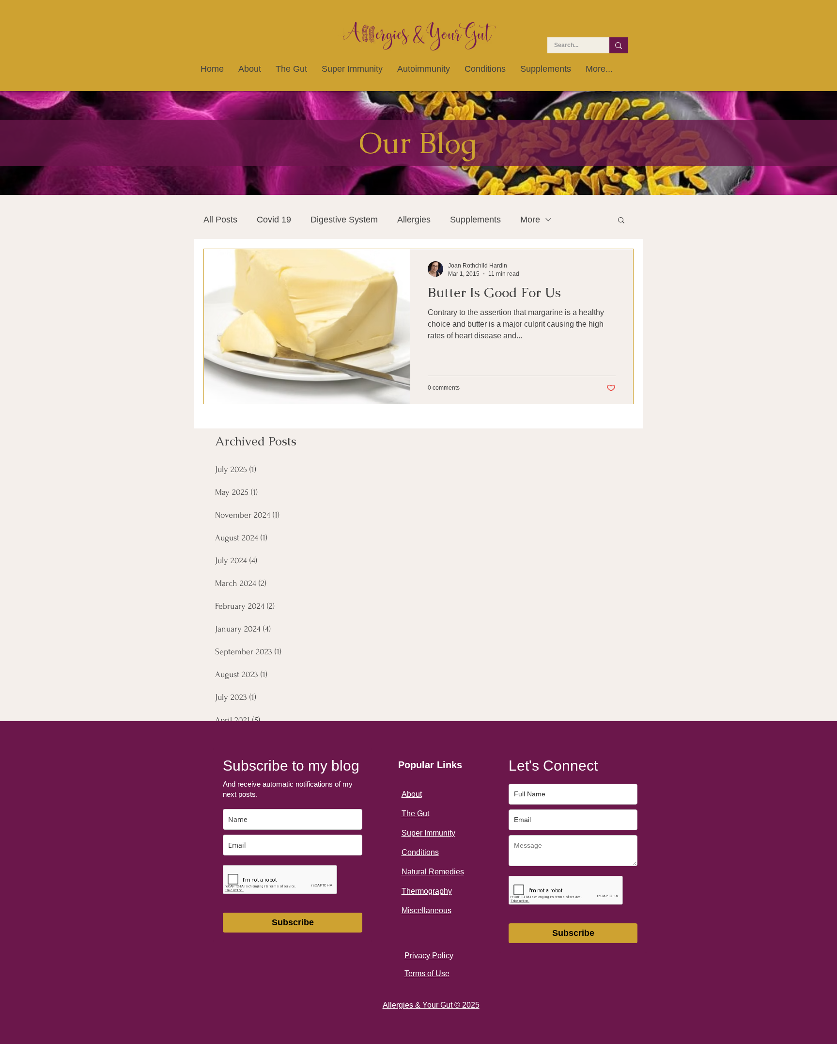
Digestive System (344, 219)
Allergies (414, 219)
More (530, 219)
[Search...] (618, 45)
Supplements (475, 219)
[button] (621, 221)
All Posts (220, 219)
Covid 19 (274, 219)
